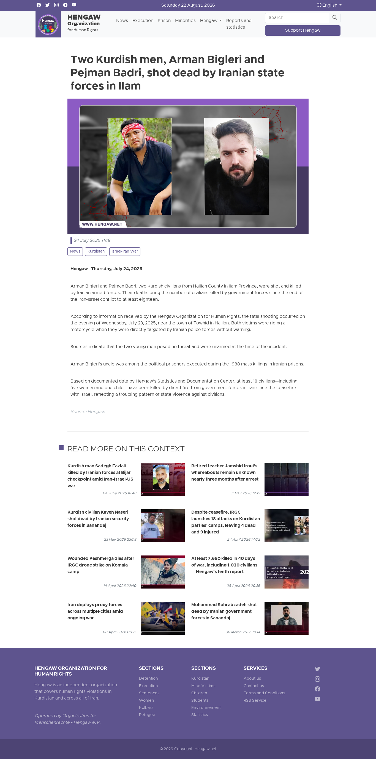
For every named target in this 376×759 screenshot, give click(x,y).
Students (199, 700)
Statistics (199, 715)
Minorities (185, 21)
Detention (148, 678)
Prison (164, 21)
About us (252, 678)
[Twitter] (318, 670)
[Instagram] (318, 680)
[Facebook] (318, 690)
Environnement (206, 708)
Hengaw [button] (209, 21)
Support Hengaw (302, 30)
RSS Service (255, 700)
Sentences (149, 693)
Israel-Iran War (125, 251)
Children (199, 693)
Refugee (147, 715)
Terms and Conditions (264, 693)
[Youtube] (318, 700)
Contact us (254, 686)
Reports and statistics (239, 24)
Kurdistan (96, 251)
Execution (142, 21)
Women (146, 700)
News (122, 21)
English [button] (329, 5)
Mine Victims (203, 686)
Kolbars (146, 708)
